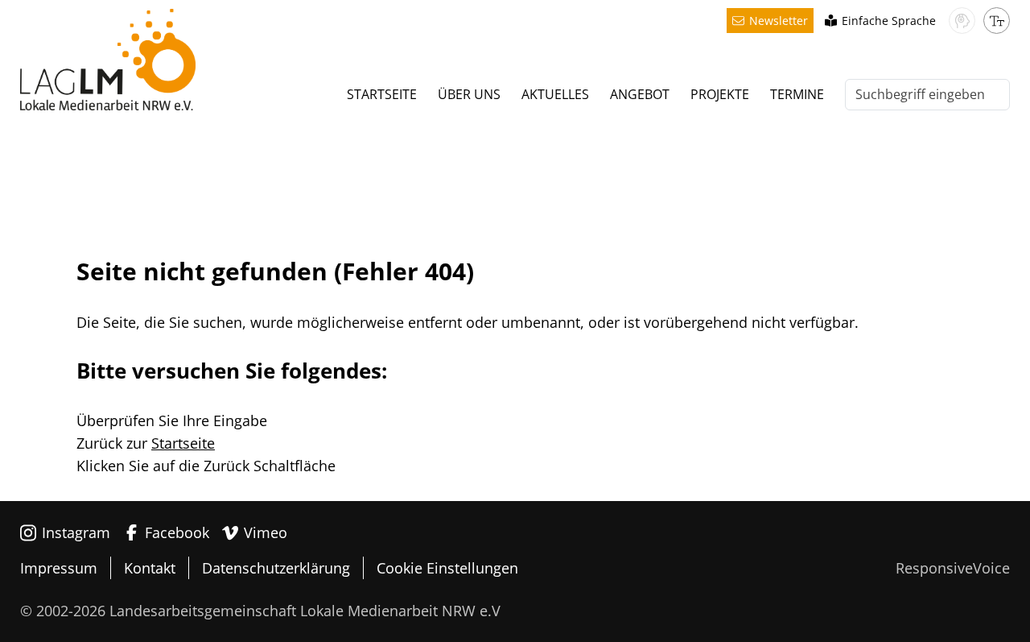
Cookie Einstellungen (447, 568)
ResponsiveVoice (953, 568)
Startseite (183, 443)
